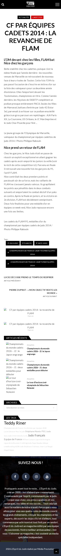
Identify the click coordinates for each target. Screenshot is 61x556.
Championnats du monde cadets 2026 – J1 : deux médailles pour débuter (38, 368)
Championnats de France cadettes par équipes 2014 (32, 252)
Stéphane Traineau (31, 446)
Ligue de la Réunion (12, 443)
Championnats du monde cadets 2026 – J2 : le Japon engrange (38, 351)
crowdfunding (9, 446)
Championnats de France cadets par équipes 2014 (32, 264)
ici (34, 165)
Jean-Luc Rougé (46, 446)
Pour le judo (20, 431)
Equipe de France (13, 439)
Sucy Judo (7, 436)
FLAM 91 (28, 243)
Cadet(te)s (37, 17)
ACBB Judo (19, 446)
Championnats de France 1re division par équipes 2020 (25, 428)
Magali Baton (9, 450)
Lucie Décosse (9, 431)
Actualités (24, 17)
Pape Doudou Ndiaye (40, 443)
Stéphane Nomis (33, 431)
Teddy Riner (15, 422)
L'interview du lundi (19, 436)
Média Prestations (46, 549)
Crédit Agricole (26, 443)
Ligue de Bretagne (42, 439)
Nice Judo (42, 243)
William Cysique (28, 439)
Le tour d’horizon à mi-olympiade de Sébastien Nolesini (37, 385)
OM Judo (13, 243)
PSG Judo (46, 431)
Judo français (36, 435)
